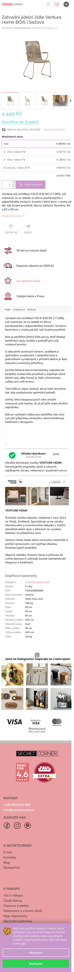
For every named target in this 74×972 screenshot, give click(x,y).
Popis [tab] (8, 309)
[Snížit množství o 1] (14, 187)
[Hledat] (48, 4)
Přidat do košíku (33, 184)
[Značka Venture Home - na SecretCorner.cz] (37, 491)
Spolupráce (11, 867)
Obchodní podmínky (17, 921)
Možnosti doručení (54, 129)
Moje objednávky (15, 916)
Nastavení (36, 952)
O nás (7, 852)
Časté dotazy (12, 900)
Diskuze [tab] (31, 309)
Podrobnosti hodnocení (44, 27)
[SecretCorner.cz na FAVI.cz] (44, 772)
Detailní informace (12, 216)
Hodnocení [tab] (19, 309)
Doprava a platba (16, 906)
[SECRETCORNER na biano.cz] (22, 772)
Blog (6, 862)
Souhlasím (36, 963)
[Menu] (66, 4)
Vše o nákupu (13, 895)
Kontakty (9, 857)
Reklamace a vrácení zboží (22, 911)
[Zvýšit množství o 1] (14, 183)
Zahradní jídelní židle (37, 582)
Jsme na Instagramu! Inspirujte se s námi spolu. (38, 659)
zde (23, 943)
